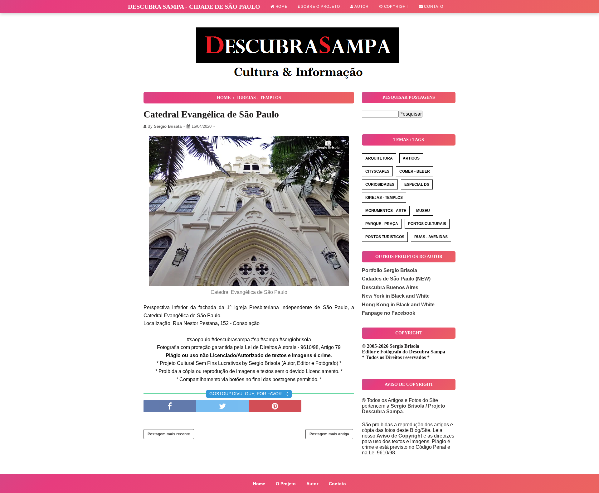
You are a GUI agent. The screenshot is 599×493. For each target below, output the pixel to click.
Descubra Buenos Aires (390, 287)
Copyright (395, 6)
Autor (361, 6)
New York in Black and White (396, 296)
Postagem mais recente (169, 434)
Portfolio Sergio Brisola (389, 270)
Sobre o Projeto (320, 6)
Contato (433, 6)
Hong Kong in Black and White (398, 304)
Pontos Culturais (427, 224)
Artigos (411, 158)
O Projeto (286, 483)
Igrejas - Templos (384, 197)
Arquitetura (379, 158)
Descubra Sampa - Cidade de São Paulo (194, 6)
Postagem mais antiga (329, 434)
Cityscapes (377, 171)
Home (281, 6)
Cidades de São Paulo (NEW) (396, 278)
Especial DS (416, 184)
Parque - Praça (381, 224)
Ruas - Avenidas (431, 237)
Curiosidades (379, 184)
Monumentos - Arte (385, 210)
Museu (423, 210)
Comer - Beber (414, 171)
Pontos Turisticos (384, 237)
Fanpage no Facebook (388, 313)
